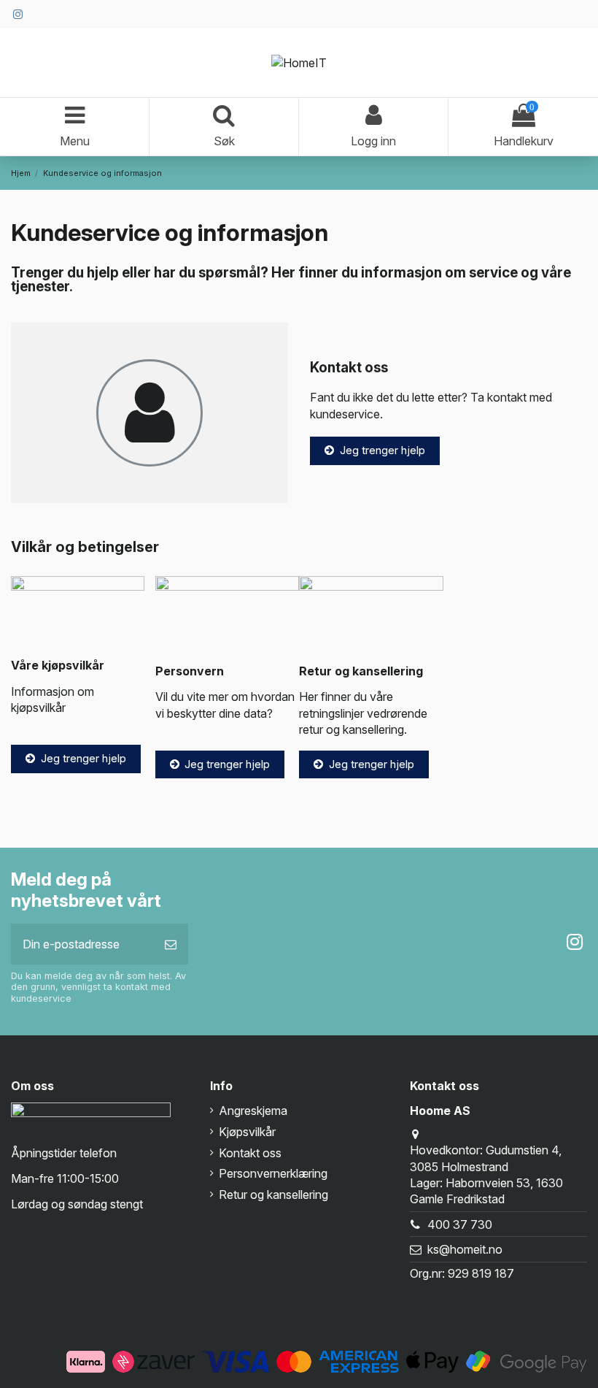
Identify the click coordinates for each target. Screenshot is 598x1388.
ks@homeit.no (464, 1249)
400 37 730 (459, 1224)
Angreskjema (253, 1110)
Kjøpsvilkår (247, 1131)
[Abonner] (170, 944)
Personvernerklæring (273, 1173)
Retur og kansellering (273, 1194)
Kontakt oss (250, 1153)
